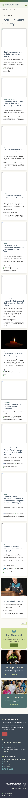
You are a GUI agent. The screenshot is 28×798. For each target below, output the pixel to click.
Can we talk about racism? (13, 601)
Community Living (15, 215)
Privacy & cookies (22, 788)
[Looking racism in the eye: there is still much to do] (14, 181)
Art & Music (7, 322)
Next (23, 623)
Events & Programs (17, 164)
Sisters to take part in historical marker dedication (12, 406)
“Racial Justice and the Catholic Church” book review (12, 54)
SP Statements (14, 466)
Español (7, 793)
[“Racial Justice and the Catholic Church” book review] (14, 37)
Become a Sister (20, 322)
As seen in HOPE (8, 215)
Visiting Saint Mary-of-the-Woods (13, 167)
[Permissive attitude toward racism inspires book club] (14, 532)
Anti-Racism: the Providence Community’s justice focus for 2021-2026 (13, 248)
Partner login (14, 788)
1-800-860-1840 (16, 742)
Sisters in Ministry (20, 216)
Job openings (7, 766)
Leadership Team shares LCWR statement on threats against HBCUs (13, 104)
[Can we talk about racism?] (14, 587)
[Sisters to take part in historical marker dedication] (14, 390)
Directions (6, 751)
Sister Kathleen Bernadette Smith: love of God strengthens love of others (13, 302)
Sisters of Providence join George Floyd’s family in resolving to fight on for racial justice (13, 451)
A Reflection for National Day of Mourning (13, 355)
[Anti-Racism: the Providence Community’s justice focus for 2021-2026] (14, 231)
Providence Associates (16, 569)
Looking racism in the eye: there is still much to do (13, 198)
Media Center (7, 761)
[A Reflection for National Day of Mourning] (14, 339)
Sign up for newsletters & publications (15, 759)
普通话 (10, 793)
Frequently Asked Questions (11, 764)
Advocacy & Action (9, 70)
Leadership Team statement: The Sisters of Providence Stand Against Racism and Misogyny (13, 499)
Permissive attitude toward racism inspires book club (12, 549)
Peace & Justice (16, 70)
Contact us (7, 745)
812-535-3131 (7, 742)
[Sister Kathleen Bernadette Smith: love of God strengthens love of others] (14, 284)
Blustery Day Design (8, 795)
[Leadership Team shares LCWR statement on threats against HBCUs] (14, 87)
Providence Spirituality (8, 119)
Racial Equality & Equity (18, 119)
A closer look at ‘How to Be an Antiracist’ (12, 151)
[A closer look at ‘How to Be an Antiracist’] (14, 135)
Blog (4, 50)
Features (5, 99)
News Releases (11, 99)
